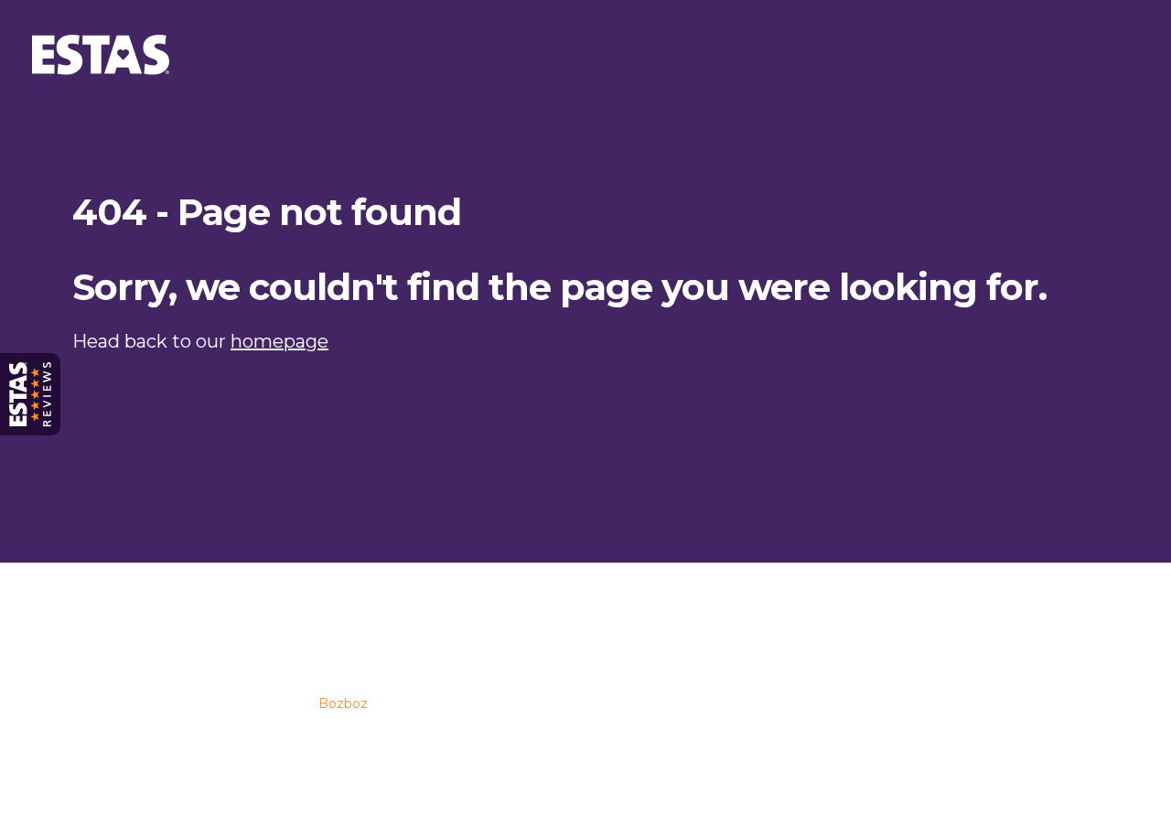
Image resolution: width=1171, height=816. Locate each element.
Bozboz (343, 703)
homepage (279, 341)
